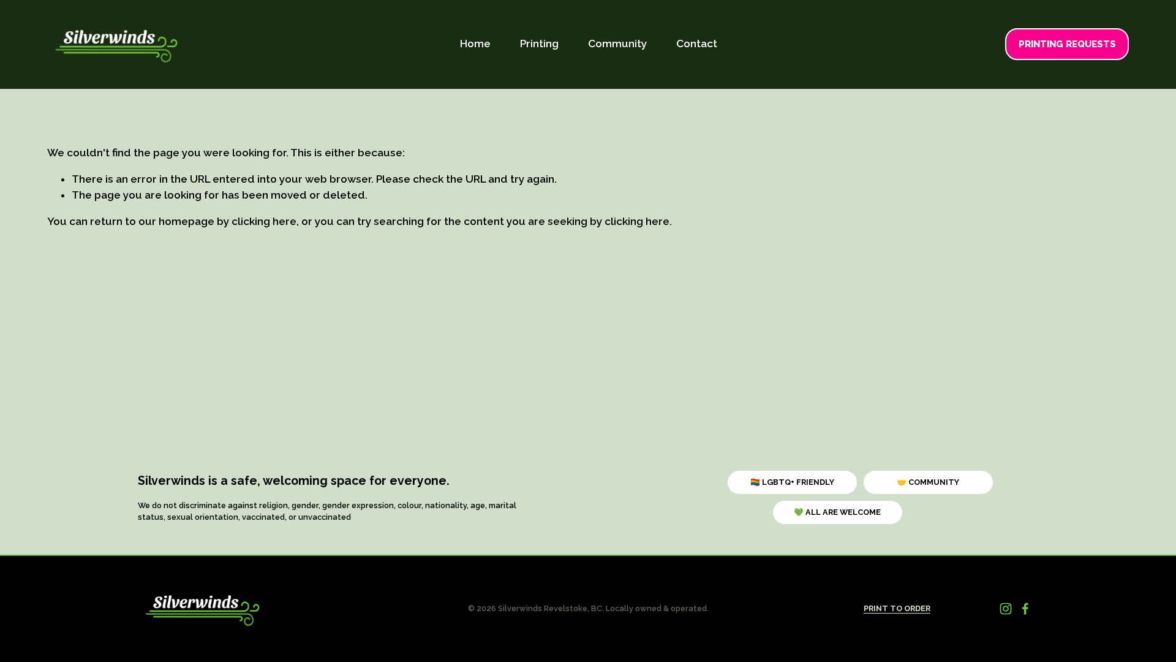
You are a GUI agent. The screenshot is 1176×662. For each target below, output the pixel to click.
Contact (696, 43)
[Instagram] (1006, 609)
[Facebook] (1025, 609)
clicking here (264, 221)
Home (475, 43)
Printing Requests (1067, 44)
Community (617, 43)
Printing (539, 43)
